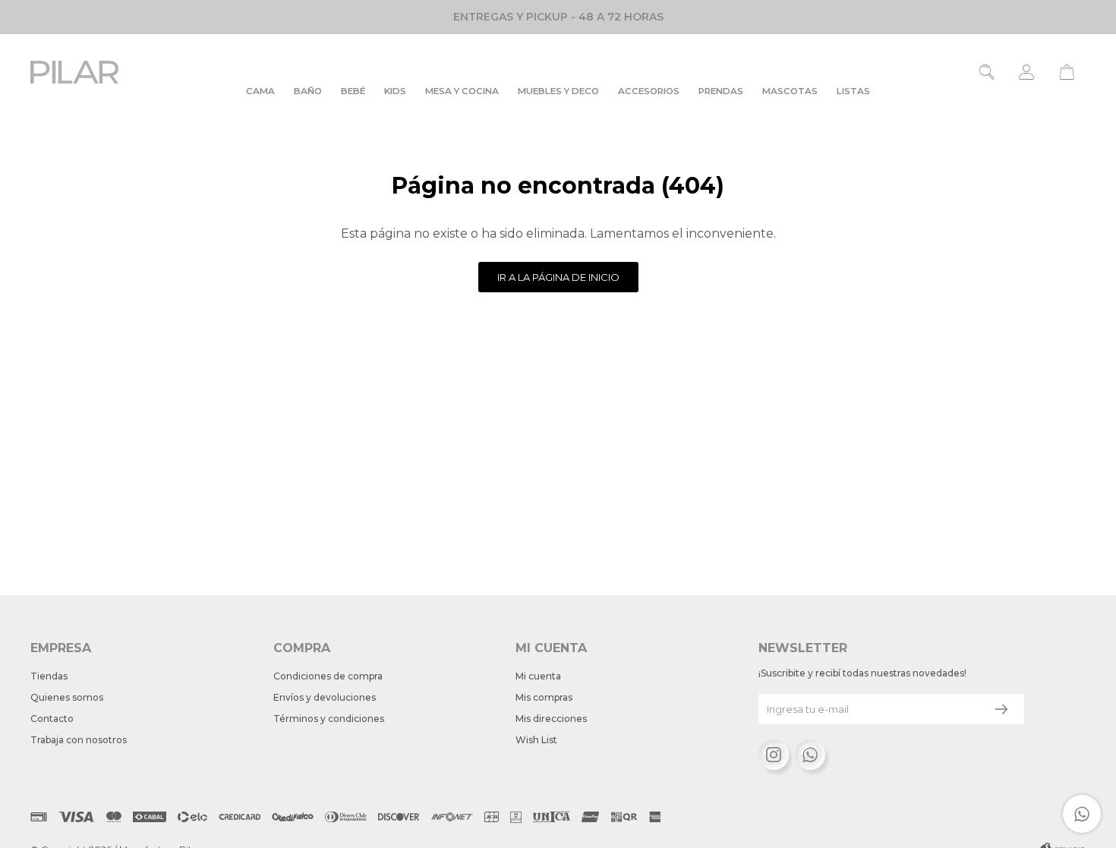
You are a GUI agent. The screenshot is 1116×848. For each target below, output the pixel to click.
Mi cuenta (538, 676)
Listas (853, 91)
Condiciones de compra (328, 676)
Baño (308, 91)
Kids (395, 91)
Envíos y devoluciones (324, 697)
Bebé (353, 91)
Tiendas (49, 676)
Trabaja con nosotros (78, 740)
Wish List (536, 740)
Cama (260, 91)
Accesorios (648, 91)
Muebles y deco (558, 91)
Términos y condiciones (328, 718)
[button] (987, 72)
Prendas (720, 91)
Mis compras (543, 697)
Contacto (52, 718)
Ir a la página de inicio (558, 277)
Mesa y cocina (462, 91)
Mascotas (790, 91)
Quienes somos (66, 697)
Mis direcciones (551, 718)
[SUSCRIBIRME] (1001, 709)
